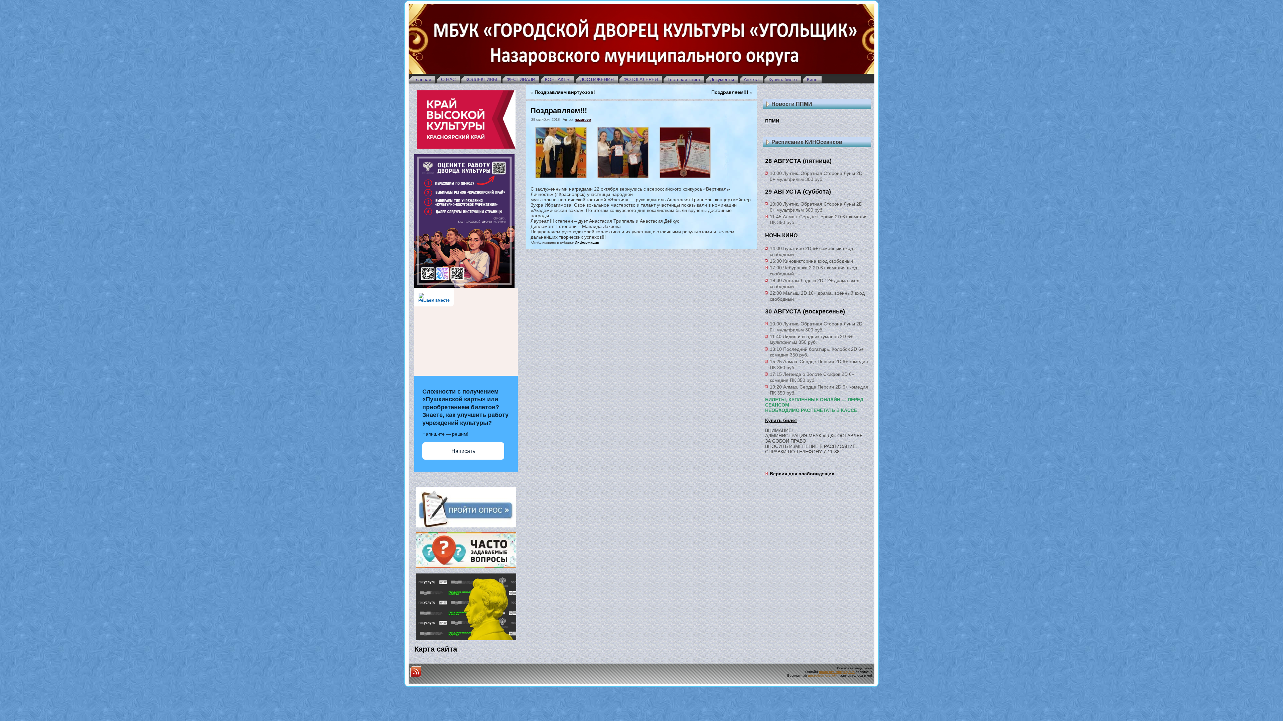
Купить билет (781, 420)
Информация (587, 242)
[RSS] (415, 671)
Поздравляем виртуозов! (565, 92)
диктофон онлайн (822, 675)
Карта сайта (435, 649)
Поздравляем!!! (729, 92)
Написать (463, 451)
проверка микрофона (837, 672)
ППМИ (772, 121)
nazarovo (583, 119)
